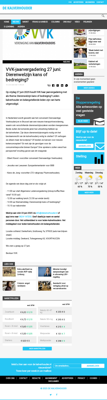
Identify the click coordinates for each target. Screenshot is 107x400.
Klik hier (83, 121)
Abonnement (51, 378)
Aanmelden (85, 146)
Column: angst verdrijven (23, 284)
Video (77, 22)
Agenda (21, 27)
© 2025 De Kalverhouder (53, 388)
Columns (55, 22)
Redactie (36, 378)
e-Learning (9, 27)
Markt (26, 22)
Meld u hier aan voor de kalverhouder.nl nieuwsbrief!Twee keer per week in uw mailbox (31, 367)
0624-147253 (25, 216)
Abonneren (90, 2)
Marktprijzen (11, 298)
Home (6, 22)
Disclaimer (53, 381)
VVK (70, 2)
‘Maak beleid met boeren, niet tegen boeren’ (96, 51)
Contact (100, 2)
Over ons (10, 378)
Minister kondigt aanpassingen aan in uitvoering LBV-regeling (61, 273)
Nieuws (16, 22)
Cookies (93, 378)
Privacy (81, 378)
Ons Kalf (67, 22)
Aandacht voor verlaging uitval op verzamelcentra (60, 286)
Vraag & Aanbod (40, 22)
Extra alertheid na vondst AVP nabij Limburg (24, 272)
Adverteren (78, 2)
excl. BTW (30, 305)
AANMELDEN (93, 366)
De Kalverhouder (21, 8)
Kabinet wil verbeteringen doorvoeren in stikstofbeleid (94, 62)
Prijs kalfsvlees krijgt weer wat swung (95, 40)
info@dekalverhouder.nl (46, 213)
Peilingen (87, 22)
